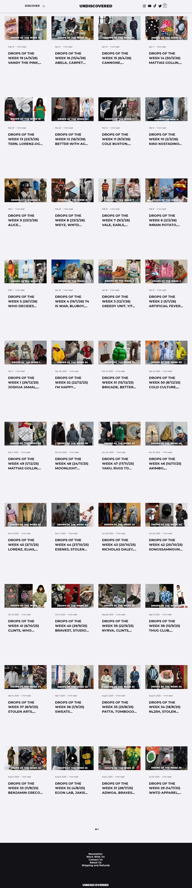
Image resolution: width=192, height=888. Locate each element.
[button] (32, 6)
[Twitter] (160, 6)
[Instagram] (144, 6)
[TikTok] (155, 6)
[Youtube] (150, 6)
